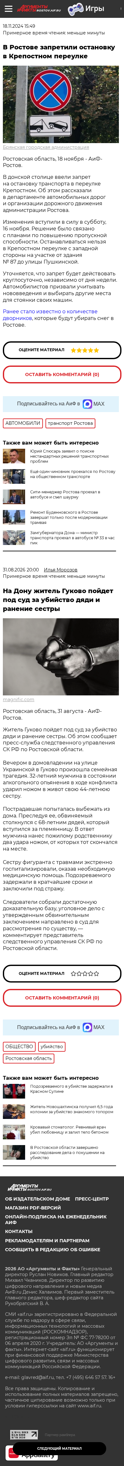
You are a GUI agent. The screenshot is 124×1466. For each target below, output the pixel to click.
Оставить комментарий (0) (62, 374)
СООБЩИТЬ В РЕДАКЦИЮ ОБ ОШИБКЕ (52, 1249)
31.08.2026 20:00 (21, 570)
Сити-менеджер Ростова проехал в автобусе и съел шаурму (65, 494)
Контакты (18, 1231)
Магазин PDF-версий (33, 1208)
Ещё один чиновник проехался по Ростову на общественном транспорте (72, 474)
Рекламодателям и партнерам (47, 1241)
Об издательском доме (37, 1199)
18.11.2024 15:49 (19, 26)
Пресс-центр (92, 1199)
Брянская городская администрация (46, 147)
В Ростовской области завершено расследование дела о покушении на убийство (67, 1152)
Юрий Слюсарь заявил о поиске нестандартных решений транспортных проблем (69, 456)
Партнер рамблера (60, 1435)
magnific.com (18, 699)
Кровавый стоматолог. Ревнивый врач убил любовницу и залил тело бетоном (69, 1130)
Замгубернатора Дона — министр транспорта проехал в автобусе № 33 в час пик (72, 537)
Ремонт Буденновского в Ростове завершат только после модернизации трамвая (68, 517)
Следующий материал (59, 1449)
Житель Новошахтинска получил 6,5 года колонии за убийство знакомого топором (71, 1109)
